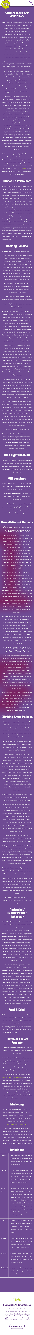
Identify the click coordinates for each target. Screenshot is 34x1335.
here (26, 1098)
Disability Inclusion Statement (20, 1318)
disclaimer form (22, 169)
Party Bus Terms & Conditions (21, 1319)
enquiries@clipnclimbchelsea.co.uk (12, 1077)
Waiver (9, 1318)
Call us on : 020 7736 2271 (17, 1308)
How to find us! (18, 1326)
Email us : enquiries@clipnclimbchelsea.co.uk (17, 1311)
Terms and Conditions (20, 1316)
